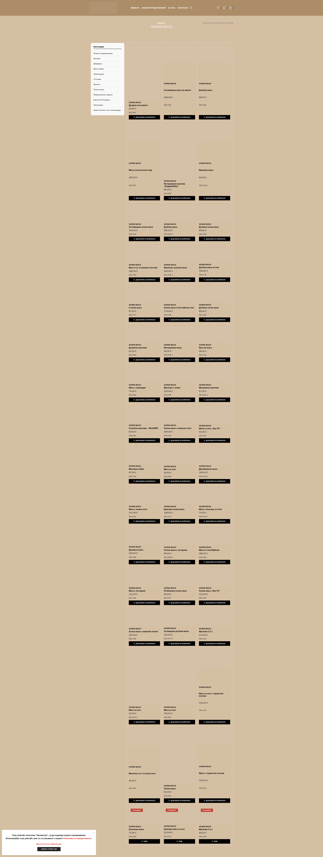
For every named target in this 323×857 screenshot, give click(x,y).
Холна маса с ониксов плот (178, 428)
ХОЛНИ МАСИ (135, 102)
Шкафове (97, 64)
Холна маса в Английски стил (179, 308)
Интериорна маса (173, 348)
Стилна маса (135, 308)
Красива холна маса (174, 509)
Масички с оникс (172, 388)
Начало (161, 23)
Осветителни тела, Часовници (107, 110)
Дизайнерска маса (208, 469)
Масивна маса (206, 170)
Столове (97, 79)
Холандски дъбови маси (176, 631)
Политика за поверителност (77, 838)
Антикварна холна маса (141, 227)
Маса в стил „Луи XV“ (210, 428)
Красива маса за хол (174, 829)
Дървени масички (138, 348)
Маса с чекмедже (137, 388)
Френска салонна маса (175, 268)
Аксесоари (98, 105)
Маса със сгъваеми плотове (143, 268)
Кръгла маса (205, 348)
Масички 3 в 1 (206, 631)
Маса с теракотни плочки (211, 773)
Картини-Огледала (101, 100)
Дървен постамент (138, 105)
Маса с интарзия (137, 591)
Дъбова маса (205, 90)
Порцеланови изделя (103, 95)
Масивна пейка (136, 469)
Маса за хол (170, 469)
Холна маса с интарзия (175, 550)
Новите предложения (103, 53)
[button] (191, 7)
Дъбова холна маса (209, 227)
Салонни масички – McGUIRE (143, 428)
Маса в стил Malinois (209, 550)
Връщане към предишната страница (218, 23)
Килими (96, 59)
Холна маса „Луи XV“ (209, 591)
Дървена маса (136, 550)
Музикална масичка (209, 388)
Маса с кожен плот (138, 509)
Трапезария (98, 74)
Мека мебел (98, 69)
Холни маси (98, 89)
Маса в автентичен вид (140, 170)
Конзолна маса (136, 829)
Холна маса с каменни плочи (143, 631)
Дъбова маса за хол (209, 267)
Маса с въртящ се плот (210, 509)
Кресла (96, 84)
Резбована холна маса (175, 591)
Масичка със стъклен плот (142, 773)
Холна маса (170, 789)
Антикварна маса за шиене (177, 90)
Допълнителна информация (48, 844)
